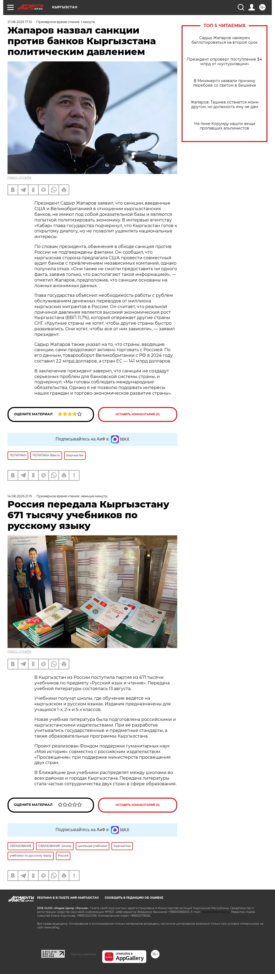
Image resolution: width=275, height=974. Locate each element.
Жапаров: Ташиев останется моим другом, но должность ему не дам (225, 104)
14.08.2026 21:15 (20, 496)
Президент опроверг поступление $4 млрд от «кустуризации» (224, 61)
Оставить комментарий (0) (137, 414)
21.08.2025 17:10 (20, 22)
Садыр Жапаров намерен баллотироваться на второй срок (224, 40)
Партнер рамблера (83, 954)
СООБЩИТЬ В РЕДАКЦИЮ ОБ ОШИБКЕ (134, 897)
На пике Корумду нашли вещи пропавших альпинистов (224, 126)
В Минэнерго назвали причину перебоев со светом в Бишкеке (224, 83)
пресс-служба (19, 177)
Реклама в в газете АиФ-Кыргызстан (68, 897)
